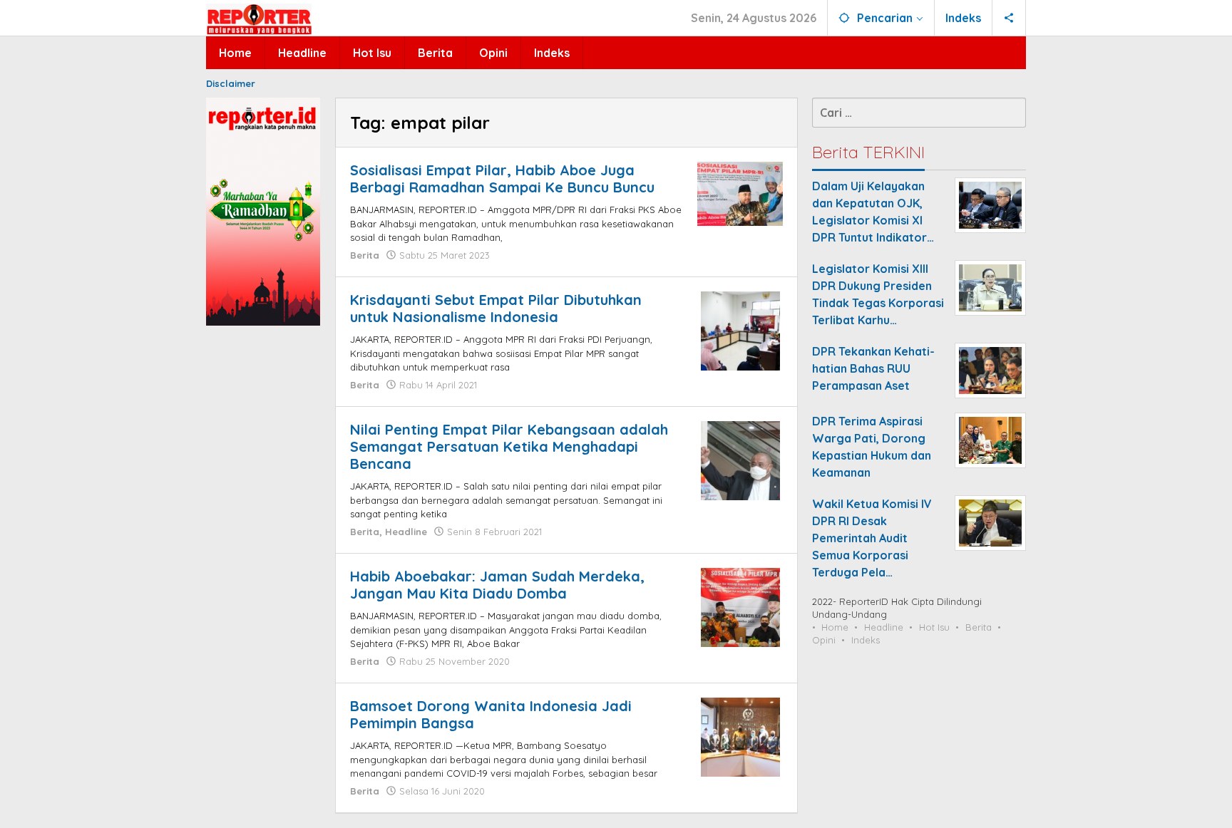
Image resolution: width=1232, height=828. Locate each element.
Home (834, 627)
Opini (824, 640)
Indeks (865, 640)
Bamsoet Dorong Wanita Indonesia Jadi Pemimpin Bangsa (491, 714)
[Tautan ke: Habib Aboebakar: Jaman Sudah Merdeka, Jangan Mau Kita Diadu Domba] (740, 606)
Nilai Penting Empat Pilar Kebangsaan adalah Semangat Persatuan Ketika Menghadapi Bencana (509, 446)
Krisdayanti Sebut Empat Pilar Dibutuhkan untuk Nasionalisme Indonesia (496, 308)
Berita (364, 255)
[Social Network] (1009, 18)
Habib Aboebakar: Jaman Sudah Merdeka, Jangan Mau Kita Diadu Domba (497, 584)
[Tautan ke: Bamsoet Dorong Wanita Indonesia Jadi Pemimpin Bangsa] (740, 736)
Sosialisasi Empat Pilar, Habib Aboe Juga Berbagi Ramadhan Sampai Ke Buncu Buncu (502, 178)
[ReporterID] (259, 18)
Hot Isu (934, 627)
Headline (406, 531)
